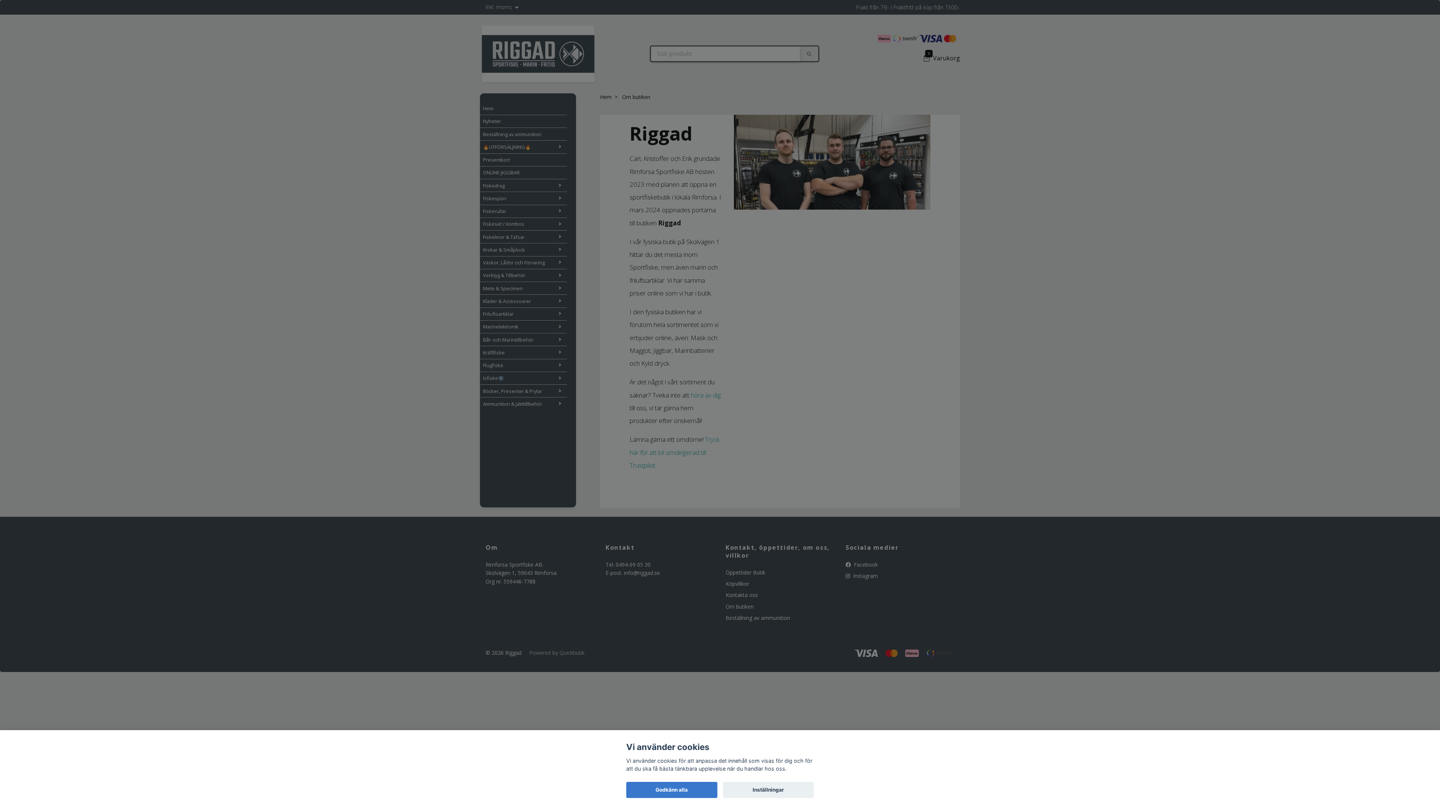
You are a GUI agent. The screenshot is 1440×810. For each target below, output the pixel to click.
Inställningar (768, 790)
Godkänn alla (672, 790)
